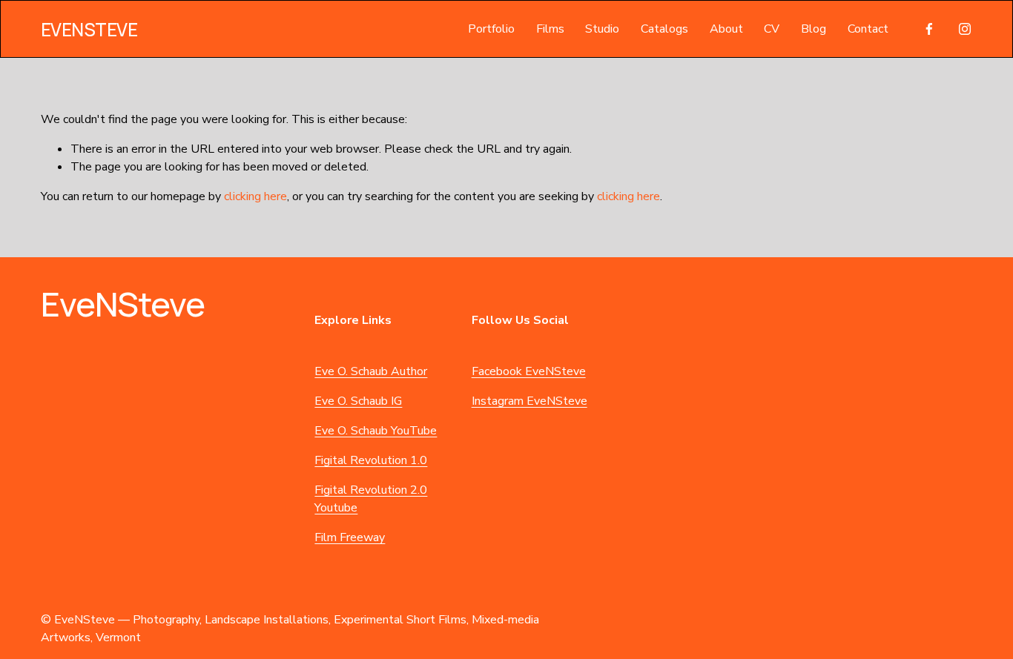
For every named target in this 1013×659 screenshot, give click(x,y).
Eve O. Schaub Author (370, 371)
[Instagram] (964, 28)
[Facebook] (929, 28)
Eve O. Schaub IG (358, 401)
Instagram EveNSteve (529, 401)
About (726, 29)
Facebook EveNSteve (529, 371)
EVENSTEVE (89, 29)
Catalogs (664, 29)
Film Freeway (349, 537)
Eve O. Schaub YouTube (375, 431)
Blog (813, 29)
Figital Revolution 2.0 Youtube (370, 499)
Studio (602, 29)
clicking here (255, 196)
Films (550, 29)
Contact (868, 29)
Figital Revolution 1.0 (370, 460)
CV (771, 29)
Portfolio (491, 29)
